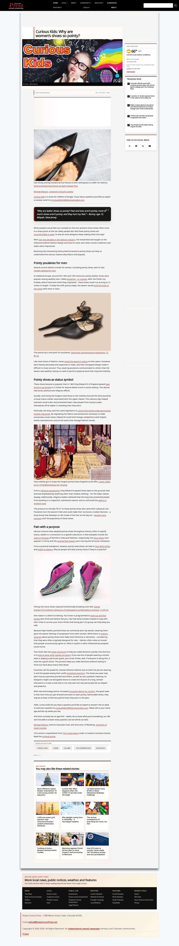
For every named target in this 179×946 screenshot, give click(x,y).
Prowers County (52, 900)
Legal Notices (73, 905)
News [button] (73, 3)
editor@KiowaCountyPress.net (42, 922)
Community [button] (85, 3)
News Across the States (33, 897)
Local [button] (63, 3)
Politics (27, 900)
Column (67, 748)
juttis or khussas (41, 538)
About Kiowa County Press (143, 900)
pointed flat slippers (66, 541)
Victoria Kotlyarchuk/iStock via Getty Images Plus (56, 186)
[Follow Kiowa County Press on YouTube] (149, 146)
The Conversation (71, 733)
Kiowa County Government (78, 897)
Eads (48, 903)
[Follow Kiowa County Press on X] (129, 146)
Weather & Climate (97, 897)
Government (73, 894)
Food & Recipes (117, 894)
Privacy (136, 903)
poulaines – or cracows (77, 279)
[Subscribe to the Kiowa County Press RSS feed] (143, 146)
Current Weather (96, 894)
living (55, 748)
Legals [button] (86, 7)
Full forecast (131, 72)
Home (55, 3)
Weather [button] (98, 3)
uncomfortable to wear (44, 234)
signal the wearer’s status (76, 361)
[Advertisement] (72, 112)
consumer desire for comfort (82, 691)
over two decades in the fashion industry (57, 239)
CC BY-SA (104, 610)
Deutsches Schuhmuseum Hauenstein (88, 352)
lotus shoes (99, 538)
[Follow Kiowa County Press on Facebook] (136, 146)
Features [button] (57, 7)
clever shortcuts (58, 651)
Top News (28, 894)
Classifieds (112, 3)
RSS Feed (137, 897)
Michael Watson (41, 191)
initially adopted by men (45, 270)
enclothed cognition (76, 673)
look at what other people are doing (54, 655)
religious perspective (49, 490)
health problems (45, 549)
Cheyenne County (53, 897)
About (114, 7)
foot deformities (102, 546)
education (100, 748)
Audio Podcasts (118, 900)
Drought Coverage (97, 900)
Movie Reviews (117, 897)
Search (136, 894)
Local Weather (96, 903)
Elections (28, 903)
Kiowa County (52, 894)
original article (48, 736)
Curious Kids (42, 748)
